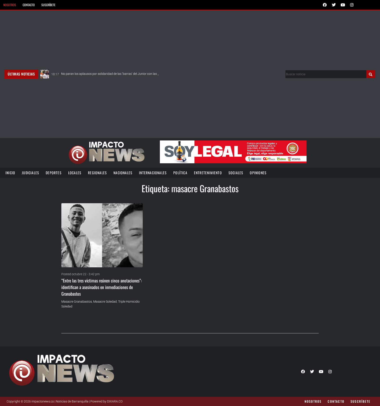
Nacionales (122, 172)
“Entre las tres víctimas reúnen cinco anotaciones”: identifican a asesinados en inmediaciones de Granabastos (101, 287)
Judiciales (30, 172)
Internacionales (153, 172)
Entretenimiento (208, 172)
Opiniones (258, 172)
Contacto (29, 4)
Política (180, 172)
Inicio (10, 172)
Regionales (97, 172)
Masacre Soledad (105, 301)
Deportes (54, 172)
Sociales (235, 172)
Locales (74, 172)
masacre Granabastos (76, 301)
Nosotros (9, 4)
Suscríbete (48, 4)
